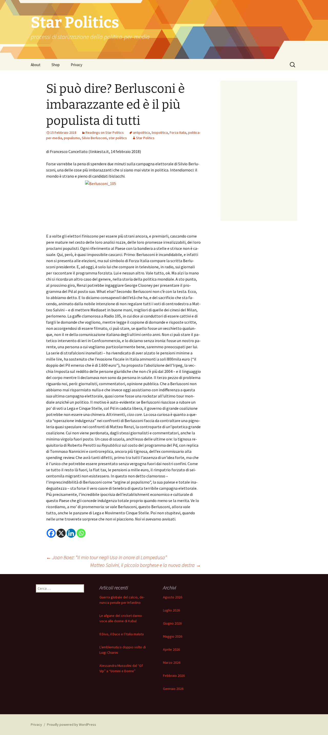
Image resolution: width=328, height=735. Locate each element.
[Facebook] (51, 533)
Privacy (76, 64)
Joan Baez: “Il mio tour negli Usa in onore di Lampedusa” (106, 557)
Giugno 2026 (172, 623)
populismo (72, 138)
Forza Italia (178, 132)
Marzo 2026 (171, 662)
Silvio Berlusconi (94, 138)
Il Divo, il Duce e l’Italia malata (121, 634)
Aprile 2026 (171, 649)
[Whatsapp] (81, 533)
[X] (61, 533)
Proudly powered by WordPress (71, 724)
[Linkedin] (71, 533)
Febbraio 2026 (174, 675)
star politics (118, 138)
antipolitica (141, 132)
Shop (56, 64)
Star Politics (145, 138)
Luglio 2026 (171, 610)
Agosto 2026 (172, 597)
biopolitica (160, 132)
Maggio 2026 (172, 636)
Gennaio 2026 (173, 688)
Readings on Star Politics (105, 132)
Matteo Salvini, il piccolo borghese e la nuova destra (145, 565)
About (35, 64)
